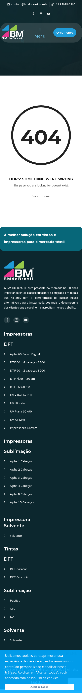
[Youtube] (48, 13)
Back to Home (41, 196)
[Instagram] (41, 13)
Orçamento (64, 32)
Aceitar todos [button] (39, 687)
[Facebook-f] (7, 320)
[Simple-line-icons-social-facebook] (33, 13)
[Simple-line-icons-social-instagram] (16, 320)
